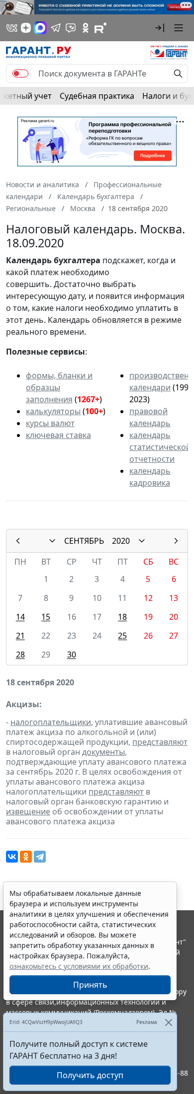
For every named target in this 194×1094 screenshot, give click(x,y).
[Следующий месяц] (176, 540)
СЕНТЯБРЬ (84, 540)
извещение (28, 811)
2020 (121, 540)
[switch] (20, 73)
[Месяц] (52, 540)
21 (20, 635)
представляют (160, 741)
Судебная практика (97, 95)
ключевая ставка (58, 435)
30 (71, 654)
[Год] (141, 540)
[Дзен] (26, 28)
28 (20, 654)
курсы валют (50, 423)
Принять (90, 984)
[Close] (168, 1022)
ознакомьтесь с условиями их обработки (78, 966)
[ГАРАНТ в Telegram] (56, 28)
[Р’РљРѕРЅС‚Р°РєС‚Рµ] (12, 857)
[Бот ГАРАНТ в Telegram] (71, 28)
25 (122, 635)
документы (103, 751)
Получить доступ (90, 1075)
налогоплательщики (50, 722)
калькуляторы (53, 411)
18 (122, 616)
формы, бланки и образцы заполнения (59, 387)
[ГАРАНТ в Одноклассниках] (86, 28)
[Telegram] (40, 857)
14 (20, 616)
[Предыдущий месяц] (17, 540)
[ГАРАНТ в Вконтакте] (12, 28)
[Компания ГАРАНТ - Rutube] (100, 28)
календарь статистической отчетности (160, 447)
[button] (159, 27)
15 (45, 616)
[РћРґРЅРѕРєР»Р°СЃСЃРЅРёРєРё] (26, 857)
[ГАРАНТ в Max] (40, 27)
